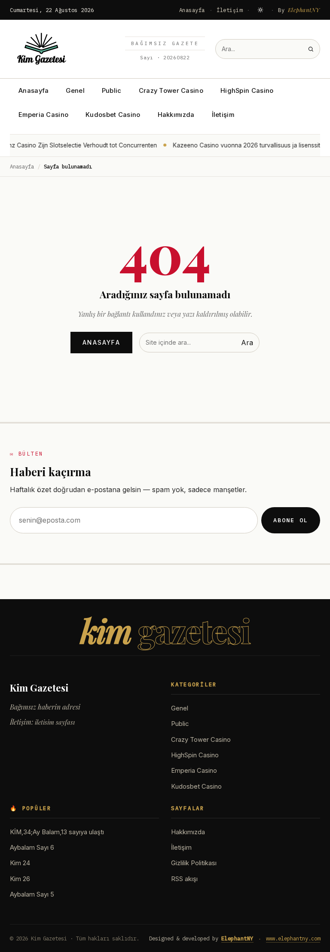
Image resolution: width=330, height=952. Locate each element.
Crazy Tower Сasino (171, 91)
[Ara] (311, 49)
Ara (247, 342)
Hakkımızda (176, 115)
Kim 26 (20, 879)
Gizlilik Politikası (194, 863)
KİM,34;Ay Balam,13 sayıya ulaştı (57, 832)
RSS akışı (184, 879)
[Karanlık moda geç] (260, 10)
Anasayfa (192, 9)
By (299, 9)
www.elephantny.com (293, 938)
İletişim (229, 9)
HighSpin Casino (246, 91)
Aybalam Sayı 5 (32, 894)
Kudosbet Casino (113, 115)
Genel (75, 91)
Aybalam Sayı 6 (32, 847)
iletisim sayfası (55, 722)
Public (112, 91)
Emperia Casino (43, 115)
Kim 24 (20, 863)
